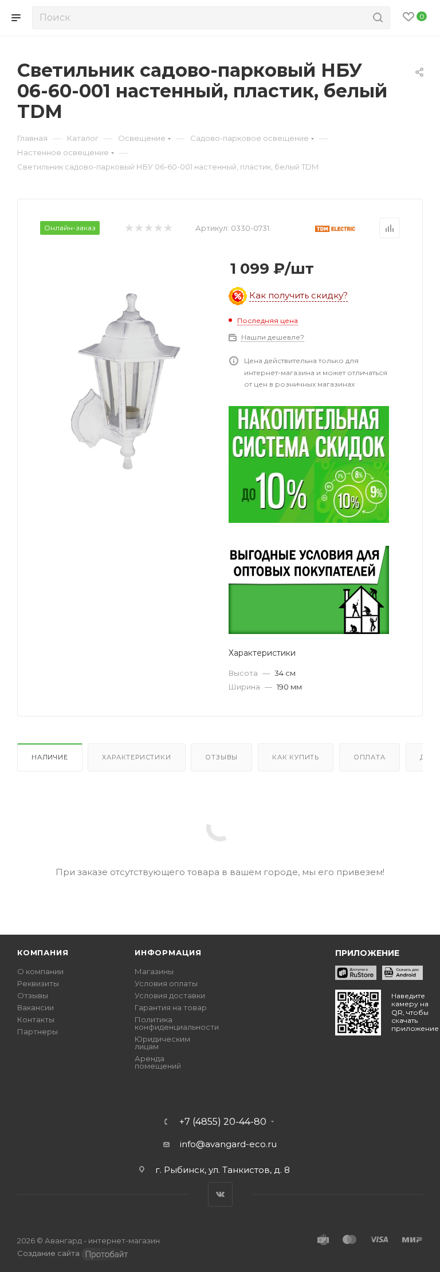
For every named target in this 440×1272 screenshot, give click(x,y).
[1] (128, 381)
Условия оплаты (166, 983)
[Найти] (376, 17)
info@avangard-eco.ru (228, 1144)
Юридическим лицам (162, 1042)
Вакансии (35, 1007)
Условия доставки (170, 995)
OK (165, 1242)
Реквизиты (38, 983)
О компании (40, 971)
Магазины (154, 971)
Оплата (369, 757)
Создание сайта (49, 1253)
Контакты (35, 1019)
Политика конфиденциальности (177, 1023)
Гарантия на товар (171, 1007)
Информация (168, 952)
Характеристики (136, 757)
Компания (42, 952)
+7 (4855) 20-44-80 (222, 1122)
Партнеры (37, 1031)
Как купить (295, 757)
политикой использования (242, 1196)
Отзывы (221, 757)
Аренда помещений (158, 1062)
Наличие (50, 757)
